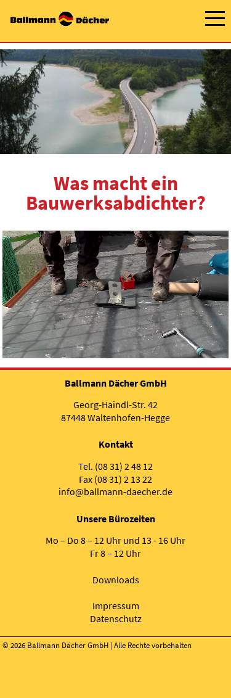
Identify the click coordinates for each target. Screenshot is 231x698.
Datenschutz (116, 618)
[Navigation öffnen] (215, 18)
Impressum (115, 605)
